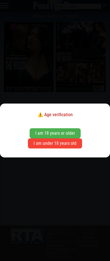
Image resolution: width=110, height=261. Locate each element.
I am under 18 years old (55, 143)
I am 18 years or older (55, 133)
